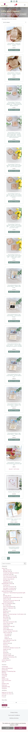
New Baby (5, 580)
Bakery (5, 612)
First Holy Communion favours (10, 600)
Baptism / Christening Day (8, 671)
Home (3, 14)
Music (5, 637)
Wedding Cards (7, 582)
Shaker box (6, 649)
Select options (14, 469)
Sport (4, 651)
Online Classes (5, 660)
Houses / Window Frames (9, 631)
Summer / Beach (7, 655)
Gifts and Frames (15, 14)
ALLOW (20, 728)
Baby (4, 609)
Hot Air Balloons (7, 629)
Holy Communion (6, 680)
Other (3, 661)
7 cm (3, 697)
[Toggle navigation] (25, 5)
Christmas (5, 585)
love (3, 682)
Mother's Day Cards (8, 579)
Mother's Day (6, 643)
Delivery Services (14, 718)
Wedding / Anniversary (8, 589)
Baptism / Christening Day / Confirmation (13, 614)
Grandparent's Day (7, 626)
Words (4, 658)
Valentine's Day (6, 686)
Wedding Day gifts (7, 602)
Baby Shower (6, 569)
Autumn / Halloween (8, 608)
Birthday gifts (6, 595)
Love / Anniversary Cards (9, 577)
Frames (5, 625)
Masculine (5, 641)
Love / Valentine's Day (8, 640)
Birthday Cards (6, 571)
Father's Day (6, 598)
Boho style (5, 617)
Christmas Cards (7, 574)
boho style (4, 674)
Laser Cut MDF (6, 632)
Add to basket (14, 50)
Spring (4, 652)
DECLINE (7, 728)
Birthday (5, 615)
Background (6, 611)
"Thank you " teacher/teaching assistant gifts (14, 592)
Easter (4, 620)
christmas (4, 676)
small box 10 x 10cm (7, 693)
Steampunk (6, 654)
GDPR (16, 724)
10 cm (3, 695)
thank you (4, 685)
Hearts (4, 628)
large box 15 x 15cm (6, 692)
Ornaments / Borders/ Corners (10, 647)
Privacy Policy (14, 712)
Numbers (5, 646)
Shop (8, 14)
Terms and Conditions (14, 715)
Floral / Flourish (7, 623)
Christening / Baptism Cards (10, 573)
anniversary (5, 669)
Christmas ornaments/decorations (11, 597)
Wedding (4, 688)
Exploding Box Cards (7, 583)
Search (25, 563)
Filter (4, 705)
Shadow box (7, 638)
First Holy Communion (8, 576)
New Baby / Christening (9, 588)
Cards (3, 568)
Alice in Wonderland (8, 606)
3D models (6, 605)
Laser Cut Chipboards (7, 603)
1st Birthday (5, 666)
